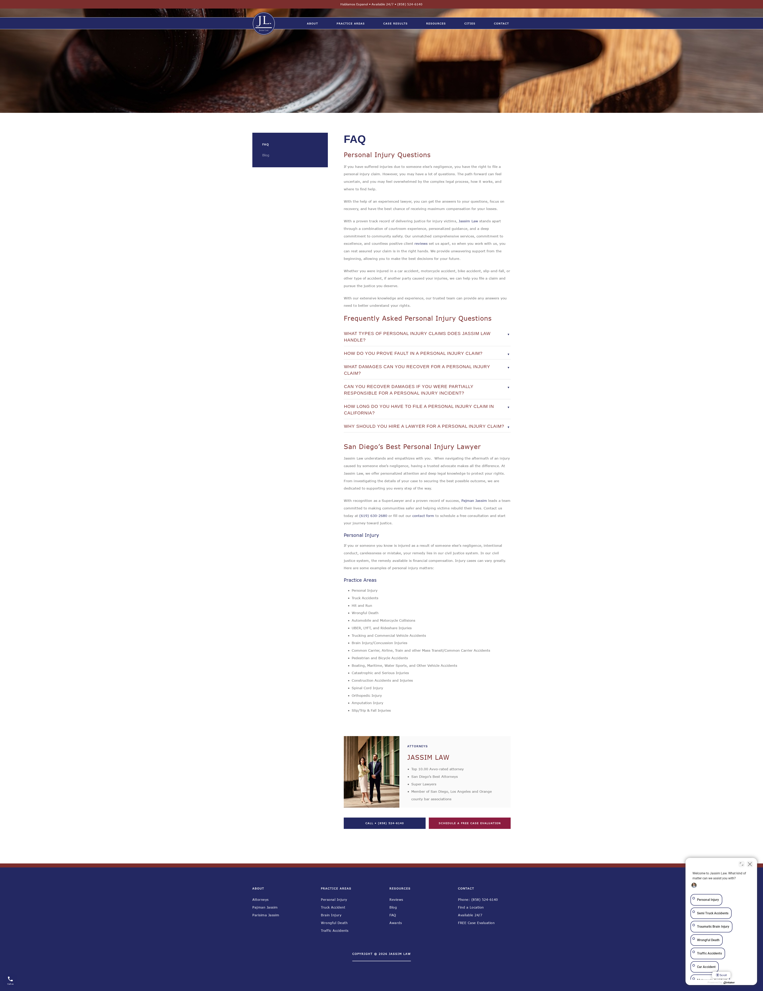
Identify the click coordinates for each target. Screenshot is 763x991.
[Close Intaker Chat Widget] (750, 864)
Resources (436, 23)
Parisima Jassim (265, 915)
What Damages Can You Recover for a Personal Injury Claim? (417, 370)
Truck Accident (333, 907)
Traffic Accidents (335, 930)
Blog (393, 907)
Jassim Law (467, 221)
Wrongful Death (334, 923)
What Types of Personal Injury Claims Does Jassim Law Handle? (417, 337)
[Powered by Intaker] (729, 982)
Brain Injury (331, 915)
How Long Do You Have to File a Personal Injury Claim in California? (419, 409)
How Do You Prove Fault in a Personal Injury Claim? (413, 353)
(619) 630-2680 (373, 516)
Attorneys (260, 899)
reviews (420, 243)
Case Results (395, 23)
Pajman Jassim (473, 500)
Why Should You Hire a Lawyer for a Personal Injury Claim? (424, 426)
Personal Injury (334, 899)
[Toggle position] (741, 864)
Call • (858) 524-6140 (384, 823)
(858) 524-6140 (409, 4)
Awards (395, 923)
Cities (469, 23)
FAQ (392, 915)
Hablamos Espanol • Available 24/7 (368, 4)
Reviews (396, 899)
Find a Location (471, 907)
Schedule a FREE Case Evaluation (470, 823)
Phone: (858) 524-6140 (478, 899)
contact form (422, 516)
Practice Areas (351, 23)
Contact (501, 23)
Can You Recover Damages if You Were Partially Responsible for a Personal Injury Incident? (408, 390)
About (312, 23)
